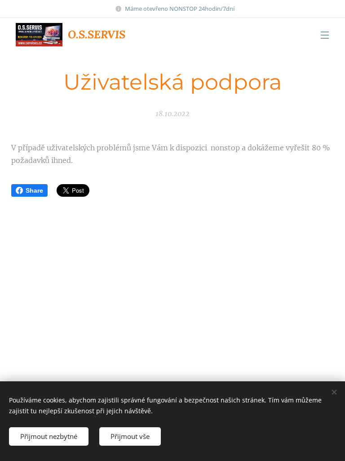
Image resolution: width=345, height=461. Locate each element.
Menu (325, 35)
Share (34, 190)
